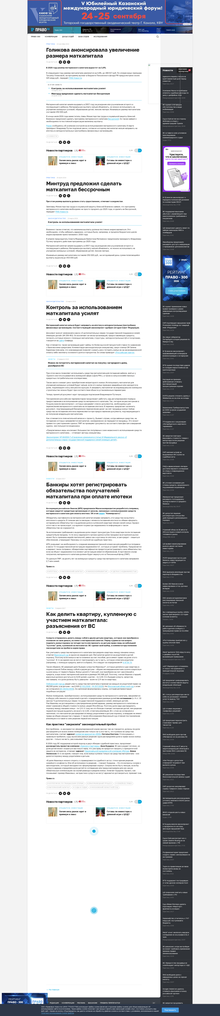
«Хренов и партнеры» (90, 746)
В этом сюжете (55, 85)
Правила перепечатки (110, 1003)
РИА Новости (75, 78)
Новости (53, 136)
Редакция (54, 1003)
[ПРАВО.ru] (40, 29)
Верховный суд (61, 655)
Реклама (81, 1003)
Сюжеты (51, 359)
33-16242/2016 (66, 689)
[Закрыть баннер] (46, 994)
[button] (60, 62)
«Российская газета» (124, 352)
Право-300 (35, 37)
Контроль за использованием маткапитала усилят (78, 88)
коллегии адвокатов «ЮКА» (88, 734)
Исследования (100, 37)
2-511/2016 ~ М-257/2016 (91, 686)
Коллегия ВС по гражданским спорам (66, 783)
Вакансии (92, 1003)
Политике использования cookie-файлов (57, 1013)
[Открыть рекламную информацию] (188, 190)
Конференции (51, 37)
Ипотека (53, 571)
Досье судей (68, 37)
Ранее (49, 126)
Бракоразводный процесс (100, 783)
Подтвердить (170, 1010)
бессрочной (113, 119)
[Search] (157, 37)
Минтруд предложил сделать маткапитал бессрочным (80, 93)
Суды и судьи (81, 787)
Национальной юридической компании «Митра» (107, 751)
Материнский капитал (72, 571)
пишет (102, 513)
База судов (83, 37)
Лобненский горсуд (55, 684)
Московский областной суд (121, 686)
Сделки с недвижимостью (124, 571)
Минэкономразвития (97, 571)
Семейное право (124, 783)
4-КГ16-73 (127, 662)
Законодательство (57, 218)
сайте (61, 340)
